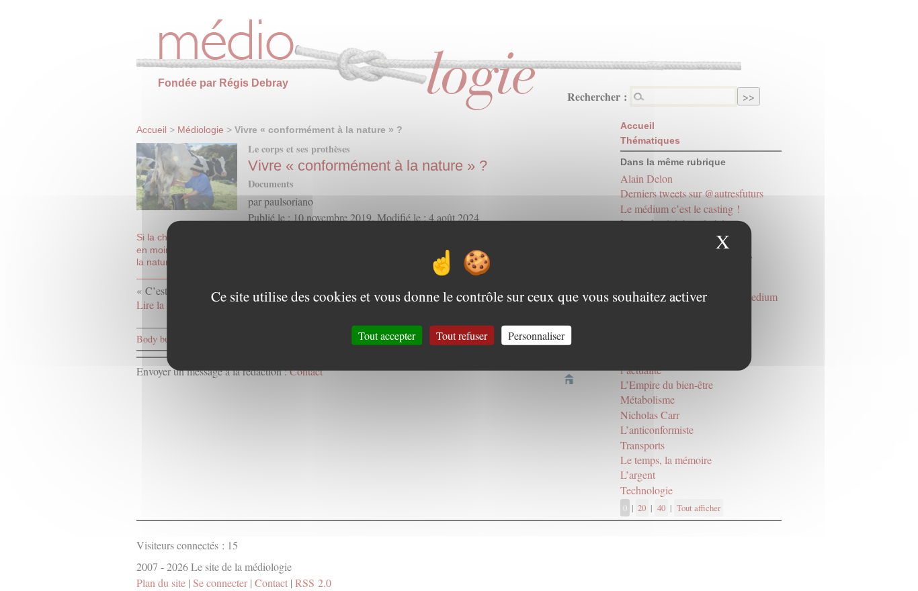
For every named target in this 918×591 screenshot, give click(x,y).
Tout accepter (386, 335)
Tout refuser (461, 335)
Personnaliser (536, 335)
